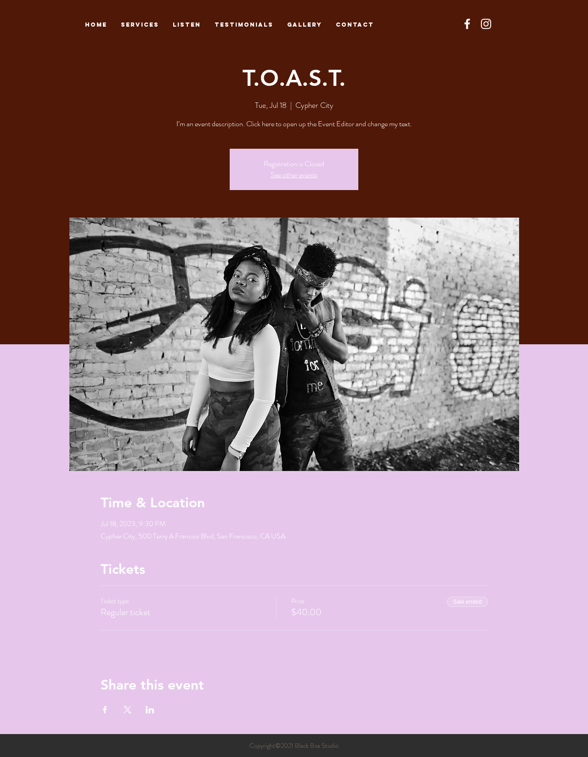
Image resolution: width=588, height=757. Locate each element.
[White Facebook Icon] (467, 24)
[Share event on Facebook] (105, 709)
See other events (294, 174)
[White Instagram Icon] (486, 24)
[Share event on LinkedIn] (150, 709)
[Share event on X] (127, 709)
